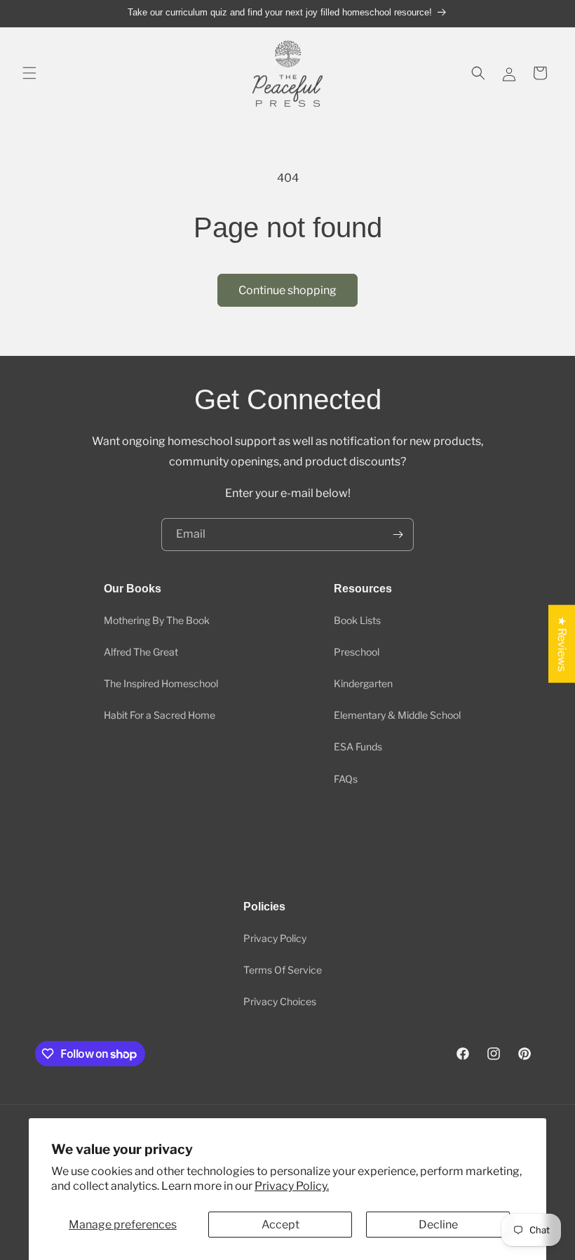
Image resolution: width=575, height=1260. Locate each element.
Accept (280, 1224)
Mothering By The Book (157, 620)
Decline (438, 1224)
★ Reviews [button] (562, 643)
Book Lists (357, 620)
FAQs (346, 779)
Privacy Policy (274, 938)
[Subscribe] (397, 534)
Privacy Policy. (292, 1186)
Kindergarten (363, 683)
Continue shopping (287, 290)
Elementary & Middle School (397, 715)
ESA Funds (358, 746)
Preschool (356, 652)
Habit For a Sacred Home (159, 715)
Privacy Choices (279, 1001)
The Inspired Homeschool (161, 683)
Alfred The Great (141, 652)
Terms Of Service (282, 970)
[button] (29, 73)
